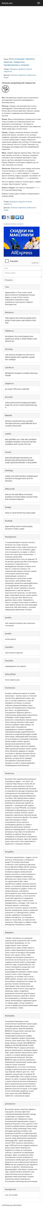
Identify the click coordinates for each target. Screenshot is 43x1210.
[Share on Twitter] (17, 217)
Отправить (9, 280)
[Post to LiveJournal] (8, 217)
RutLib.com (7, 3)
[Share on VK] (22, 217)
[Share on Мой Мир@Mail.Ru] (13, 217)
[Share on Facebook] (4, 217)
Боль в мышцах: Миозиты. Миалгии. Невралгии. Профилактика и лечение (19, 61)
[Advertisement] (21, 30)
